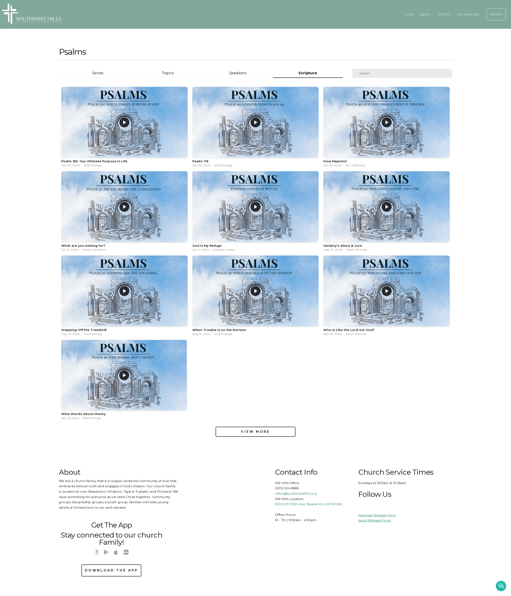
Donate (496, 14)
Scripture (307, 73)
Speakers (237, 73)
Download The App (111, 570)
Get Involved (468, 14)
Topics (168, 73)
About (426, 14)
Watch (445, 14)
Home (409, 14)
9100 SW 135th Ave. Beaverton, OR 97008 (308, 504)
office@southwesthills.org (296, 493)
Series (98, 73)
